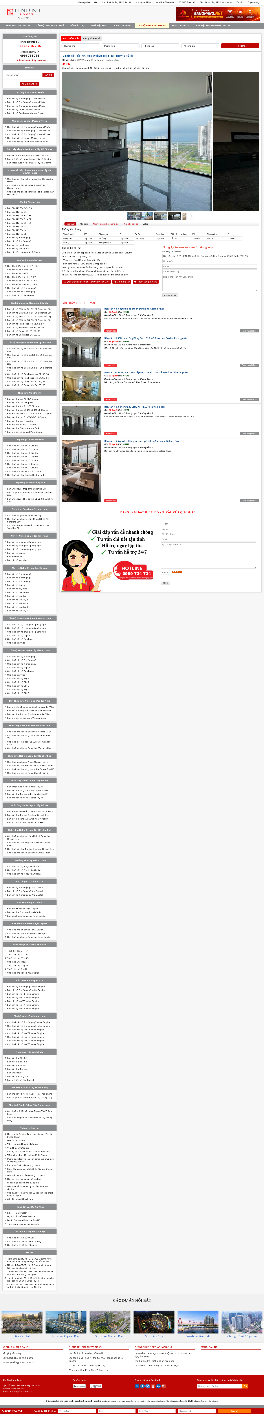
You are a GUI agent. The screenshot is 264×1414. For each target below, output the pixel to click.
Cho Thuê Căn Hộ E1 (17, 273)
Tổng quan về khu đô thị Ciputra (22, 1144)
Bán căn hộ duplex (16, 553)
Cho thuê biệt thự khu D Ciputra (22, 456)
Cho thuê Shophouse (17, 962)
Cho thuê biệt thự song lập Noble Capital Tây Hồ (30, 769)
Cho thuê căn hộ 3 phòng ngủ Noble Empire (28, 1026)
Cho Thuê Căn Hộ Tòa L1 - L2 (22, 280)
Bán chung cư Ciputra (18, 25)
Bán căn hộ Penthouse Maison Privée (25, 113)
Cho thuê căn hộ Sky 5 (18, 693)
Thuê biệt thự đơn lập (17, 969)
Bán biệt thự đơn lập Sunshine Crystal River (28, 815)
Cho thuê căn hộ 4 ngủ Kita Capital (24, 874)
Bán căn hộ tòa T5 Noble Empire (23, 1008)
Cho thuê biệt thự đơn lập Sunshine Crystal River (31, 849)
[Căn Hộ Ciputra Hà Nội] (23, 20)
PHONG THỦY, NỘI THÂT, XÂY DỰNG (153, 1347)
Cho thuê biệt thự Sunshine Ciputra (26, 31)
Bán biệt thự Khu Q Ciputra (20, 402)
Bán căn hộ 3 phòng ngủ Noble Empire (26, 990)
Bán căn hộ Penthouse (18, 245)
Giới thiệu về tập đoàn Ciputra (18, 1362)
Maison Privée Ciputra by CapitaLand (205, 31)
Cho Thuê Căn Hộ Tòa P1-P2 (21, 277)
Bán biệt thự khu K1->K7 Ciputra (22, 399)
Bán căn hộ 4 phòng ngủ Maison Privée (26, 106)
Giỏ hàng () (123, 281)
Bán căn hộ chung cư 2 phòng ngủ (24, 542)
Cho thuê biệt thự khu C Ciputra (22, 460)
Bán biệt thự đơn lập (17, 1069)
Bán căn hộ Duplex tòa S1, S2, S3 (23, 331)
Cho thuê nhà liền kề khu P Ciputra (24, 471)
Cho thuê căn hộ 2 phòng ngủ (21, 656)
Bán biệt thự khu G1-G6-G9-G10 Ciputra (26, 417)
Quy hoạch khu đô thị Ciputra (18, 1357)
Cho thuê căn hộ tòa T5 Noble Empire (25, 1044)
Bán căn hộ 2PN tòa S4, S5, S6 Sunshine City (29, 313)
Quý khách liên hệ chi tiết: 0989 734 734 (87, 281)
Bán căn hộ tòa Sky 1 (17, 596)
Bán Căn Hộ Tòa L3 (16, 226)
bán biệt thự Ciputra (209, 1401)
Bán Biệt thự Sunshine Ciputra (213, 25)
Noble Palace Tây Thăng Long (69, 31)
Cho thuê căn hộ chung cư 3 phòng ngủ (26, 628)
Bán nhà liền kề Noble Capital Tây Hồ (25, 797)
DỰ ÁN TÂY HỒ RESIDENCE (21, 1216)
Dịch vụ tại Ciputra (16, 1140)
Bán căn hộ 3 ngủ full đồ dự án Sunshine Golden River (134, 308)
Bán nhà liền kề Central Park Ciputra (24, 432)
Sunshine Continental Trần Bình (110, 31)
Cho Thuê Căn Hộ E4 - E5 (20, 269)
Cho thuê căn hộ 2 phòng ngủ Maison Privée (28, 127)
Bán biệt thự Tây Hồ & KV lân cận (216, 2)
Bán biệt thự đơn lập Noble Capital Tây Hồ (27, 794)
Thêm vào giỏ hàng (147, 281)
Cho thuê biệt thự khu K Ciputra (22, 445)
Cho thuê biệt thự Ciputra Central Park (25, 475)
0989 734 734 (18, 1388)
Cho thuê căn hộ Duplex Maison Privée (26, 138)
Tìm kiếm (240, 45)
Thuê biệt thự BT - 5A (17, 951)
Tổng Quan (70, 224)
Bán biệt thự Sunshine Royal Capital (24, 912)
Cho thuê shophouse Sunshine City (24, 515)
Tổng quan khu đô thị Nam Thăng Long (88, 1370)
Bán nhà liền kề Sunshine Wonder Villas (26, 718)
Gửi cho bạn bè (131, 224)
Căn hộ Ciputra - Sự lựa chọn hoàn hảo (154, 1360)
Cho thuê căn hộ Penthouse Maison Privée (28, 141)
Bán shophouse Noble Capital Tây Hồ (25, 786)
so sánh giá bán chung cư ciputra (23, 1182)
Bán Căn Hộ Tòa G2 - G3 (19, 208)
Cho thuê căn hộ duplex (18, 635)
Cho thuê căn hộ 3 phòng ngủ (21, 288)
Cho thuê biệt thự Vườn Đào (21, 1237)
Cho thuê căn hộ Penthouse (20, 295)
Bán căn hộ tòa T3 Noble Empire (23, 1001)
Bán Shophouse (15, 1072)
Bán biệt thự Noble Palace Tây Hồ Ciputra (27, 155)
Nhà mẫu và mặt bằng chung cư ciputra (26, 1175)
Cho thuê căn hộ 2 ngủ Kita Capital (24, 866)
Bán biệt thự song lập (17, 1076)
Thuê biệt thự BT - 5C (17, 958)
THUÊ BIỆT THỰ (98, 25)
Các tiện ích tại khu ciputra (20, 1199)
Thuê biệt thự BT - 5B (17, 954)
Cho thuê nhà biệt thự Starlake (22, 1245)
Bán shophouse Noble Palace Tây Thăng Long (29, 1097)
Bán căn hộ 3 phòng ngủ (19, 237)
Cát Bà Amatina (172, 1401)
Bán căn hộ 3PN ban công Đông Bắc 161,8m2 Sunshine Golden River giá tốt (145, 338)
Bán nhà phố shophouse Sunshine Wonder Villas (30, 707)
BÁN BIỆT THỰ (77, 25)
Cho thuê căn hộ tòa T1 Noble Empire (25, 1029)
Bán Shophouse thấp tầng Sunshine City (26, 489)
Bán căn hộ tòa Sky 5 (17, 610)
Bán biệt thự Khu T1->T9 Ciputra (23, 406)
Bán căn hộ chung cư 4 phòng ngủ (24, 549)
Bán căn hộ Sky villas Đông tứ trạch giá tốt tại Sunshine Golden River (142, 440)
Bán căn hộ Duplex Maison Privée (23, 109)
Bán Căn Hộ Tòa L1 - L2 (19, 223)
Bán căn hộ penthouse (18, 592)
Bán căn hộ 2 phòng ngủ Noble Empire (26, 986)
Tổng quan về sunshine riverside (23, 1224)
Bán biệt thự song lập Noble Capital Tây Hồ (28, 790)
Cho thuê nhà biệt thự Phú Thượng (24, 1241)
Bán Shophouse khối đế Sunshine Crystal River (30, 811)
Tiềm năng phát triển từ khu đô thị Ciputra (27, 1155)
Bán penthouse (14, 556)
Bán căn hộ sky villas (17, 560)
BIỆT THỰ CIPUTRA (17, 1213)
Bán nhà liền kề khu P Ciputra (21, 424)
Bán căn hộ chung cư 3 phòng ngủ (24, 545)
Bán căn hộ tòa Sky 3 (17, 603)
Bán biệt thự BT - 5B (17, 1061)
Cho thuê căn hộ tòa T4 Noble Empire (25, 1040)
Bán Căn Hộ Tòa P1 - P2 (19, 219)
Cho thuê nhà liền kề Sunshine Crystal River (28, 852)
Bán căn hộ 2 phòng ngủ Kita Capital (25, 887)
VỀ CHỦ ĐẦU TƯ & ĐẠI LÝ (15, 1347)
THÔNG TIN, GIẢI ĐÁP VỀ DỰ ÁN (85, 1347)
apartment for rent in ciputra (113, 1401)
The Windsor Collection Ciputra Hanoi (156, 31)
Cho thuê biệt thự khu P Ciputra (22, 467)
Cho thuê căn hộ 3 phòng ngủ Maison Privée (28, 130)
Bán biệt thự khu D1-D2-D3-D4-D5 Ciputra (27, 410)
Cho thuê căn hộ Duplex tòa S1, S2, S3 (26, 381)
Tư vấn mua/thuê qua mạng (29, 60)
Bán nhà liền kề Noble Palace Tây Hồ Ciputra (29, 159)
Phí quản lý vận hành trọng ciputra (23, 1165)
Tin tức (240, 2)
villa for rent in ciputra (155, 1401)
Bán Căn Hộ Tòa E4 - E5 (19, 215)
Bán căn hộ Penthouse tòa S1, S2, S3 (25, 324)
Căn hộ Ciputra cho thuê (50, 25)
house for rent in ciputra (135, 1401)
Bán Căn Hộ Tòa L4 (16, 230)
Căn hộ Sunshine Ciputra (152, 25)
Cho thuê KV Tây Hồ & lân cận (117, 2)
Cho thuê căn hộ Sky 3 (18, 686)
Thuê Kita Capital (122, 25)
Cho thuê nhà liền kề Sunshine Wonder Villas (29, 731)
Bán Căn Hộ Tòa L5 (16, 234)
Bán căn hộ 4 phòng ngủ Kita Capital (25, 895)
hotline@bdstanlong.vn (21, 1391)
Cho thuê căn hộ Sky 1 (18, 678)
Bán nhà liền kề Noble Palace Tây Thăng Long (29, 1094)
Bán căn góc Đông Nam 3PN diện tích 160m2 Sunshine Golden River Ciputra (146, 372)
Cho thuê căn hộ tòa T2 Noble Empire (25, 1033)
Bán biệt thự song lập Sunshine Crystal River (28, 819)
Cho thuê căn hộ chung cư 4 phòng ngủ (26, 632)
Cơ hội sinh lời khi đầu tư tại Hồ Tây (87, 1365)
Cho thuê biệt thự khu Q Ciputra (22, 449)
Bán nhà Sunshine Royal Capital (22, 908)
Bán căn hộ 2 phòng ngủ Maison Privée (26, 98)
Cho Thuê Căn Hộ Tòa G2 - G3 (22, 266)
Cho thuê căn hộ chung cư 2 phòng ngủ (26, 624)
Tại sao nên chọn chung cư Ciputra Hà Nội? (157, 1365)
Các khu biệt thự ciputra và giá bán (24, 1179)
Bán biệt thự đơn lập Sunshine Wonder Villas (28, 714)
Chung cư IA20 (143, 2)
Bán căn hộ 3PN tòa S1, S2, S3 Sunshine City (29, 316)
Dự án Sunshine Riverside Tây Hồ (23, 1220)
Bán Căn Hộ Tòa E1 (17, 212)
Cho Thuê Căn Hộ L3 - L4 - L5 (22, 284)
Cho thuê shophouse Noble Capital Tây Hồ (28, 762)
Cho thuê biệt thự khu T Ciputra (22, 453)
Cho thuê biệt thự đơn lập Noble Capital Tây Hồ (30, 765)
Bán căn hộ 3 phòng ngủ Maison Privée (26, 102)
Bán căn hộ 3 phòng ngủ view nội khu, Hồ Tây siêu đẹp (134, 406)
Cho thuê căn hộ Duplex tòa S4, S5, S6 (26, 385)
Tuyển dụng (253, 2)
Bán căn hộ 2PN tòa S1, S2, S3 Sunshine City (29, 309)
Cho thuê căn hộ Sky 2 (18, 682)
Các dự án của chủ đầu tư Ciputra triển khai (28, 1151)
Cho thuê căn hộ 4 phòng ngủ (21, 291)
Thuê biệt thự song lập (18, 965)
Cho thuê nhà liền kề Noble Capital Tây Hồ (27, 773)
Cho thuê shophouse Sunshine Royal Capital (28, 937)
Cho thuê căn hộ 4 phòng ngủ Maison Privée (28, 134)
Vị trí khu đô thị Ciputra (18, 1148)
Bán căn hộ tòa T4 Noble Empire (23, 1005)
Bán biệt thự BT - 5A (17, 1058)
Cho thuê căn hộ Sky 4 (18, 689)
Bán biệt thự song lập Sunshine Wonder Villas (29, 710)
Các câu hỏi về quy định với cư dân (86, 1353)
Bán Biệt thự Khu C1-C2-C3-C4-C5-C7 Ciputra (29, 413)
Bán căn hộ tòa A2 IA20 (18, 248)
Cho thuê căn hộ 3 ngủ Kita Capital (24, 870)
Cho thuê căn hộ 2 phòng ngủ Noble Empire (28, 1022)
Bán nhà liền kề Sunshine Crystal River (26, 822)
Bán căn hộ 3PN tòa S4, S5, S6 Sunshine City (29, 320)
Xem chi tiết (111, 331)
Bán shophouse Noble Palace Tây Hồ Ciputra (29, 162)
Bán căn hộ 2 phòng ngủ (19, 574)
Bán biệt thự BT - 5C (17, 1065)
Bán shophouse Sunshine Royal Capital (26, 916)
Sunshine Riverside (164, 2)
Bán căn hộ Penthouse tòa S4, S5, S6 (25, 327)
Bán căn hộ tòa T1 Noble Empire (23, 994)
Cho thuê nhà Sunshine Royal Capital (25, 929)
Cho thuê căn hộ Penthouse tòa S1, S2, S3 (28, 374)
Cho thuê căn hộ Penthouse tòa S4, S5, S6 (28, 378)
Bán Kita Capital (181, 25)
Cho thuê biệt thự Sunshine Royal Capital (27, 933)
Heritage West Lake (87, 2)
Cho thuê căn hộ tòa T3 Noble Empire (25, 1037)
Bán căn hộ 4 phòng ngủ (19, 241)
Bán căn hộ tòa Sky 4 (17, 607)
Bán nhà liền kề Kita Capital (20, 1080)
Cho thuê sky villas (16, 643)
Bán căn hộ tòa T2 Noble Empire (23, 997)
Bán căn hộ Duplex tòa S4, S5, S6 (23, 335)
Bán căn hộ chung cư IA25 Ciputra (23, 252)
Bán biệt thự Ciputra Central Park (23, 428)
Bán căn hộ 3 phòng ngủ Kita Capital (25, 891)
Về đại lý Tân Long (12, 1353)
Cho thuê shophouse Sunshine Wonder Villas (29, 748)
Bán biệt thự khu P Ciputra (20, 421)
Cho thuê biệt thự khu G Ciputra (22, 464)
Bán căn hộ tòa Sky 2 (17, 599)
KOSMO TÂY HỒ (186, 2)
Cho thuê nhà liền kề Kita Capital (23, 973)
